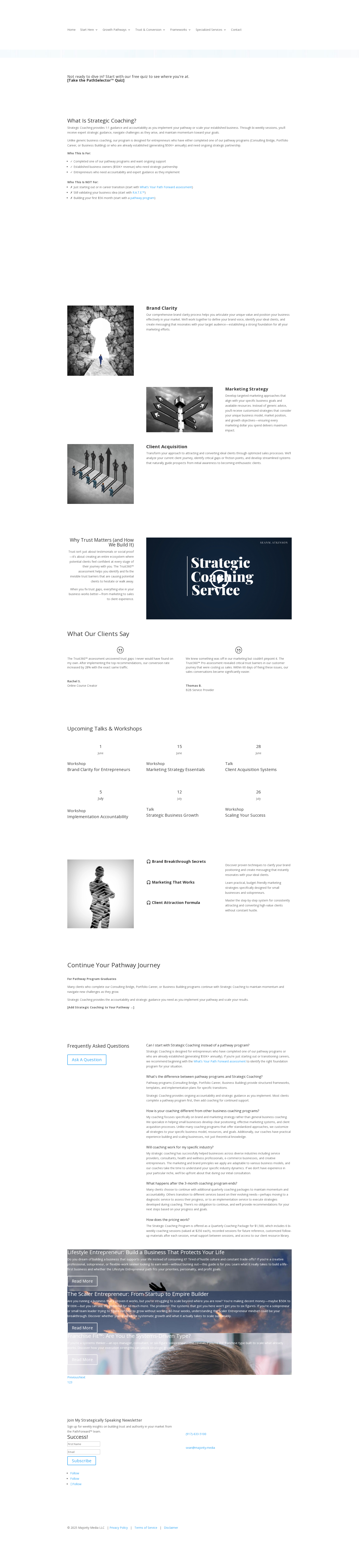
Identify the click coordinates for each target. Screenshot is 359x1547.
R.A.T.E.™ (139, 192)
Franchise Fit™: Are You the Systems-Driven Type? (129, 1336)
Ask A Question (87, 1059)
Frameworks (178, 30)
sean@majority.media (200, 1448)
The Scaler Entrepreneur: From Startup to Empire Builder (138, 1294)
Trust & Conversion (148, 30)
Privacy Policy (118, 1528)
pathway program (142, 198)
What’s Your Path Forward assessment (166, 187)
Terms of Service (145, 1528)
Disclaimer (171, 1528)
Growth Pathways (115, 30)
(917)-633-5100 (196, 1434)
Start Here (87, 30)
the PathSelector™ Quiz (101, 80)
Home (71, 30)
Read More (82, 1281)
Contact (236, 30)
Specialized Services (209, 30)
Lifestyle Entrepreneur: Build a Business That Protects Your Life (145, 1252)
